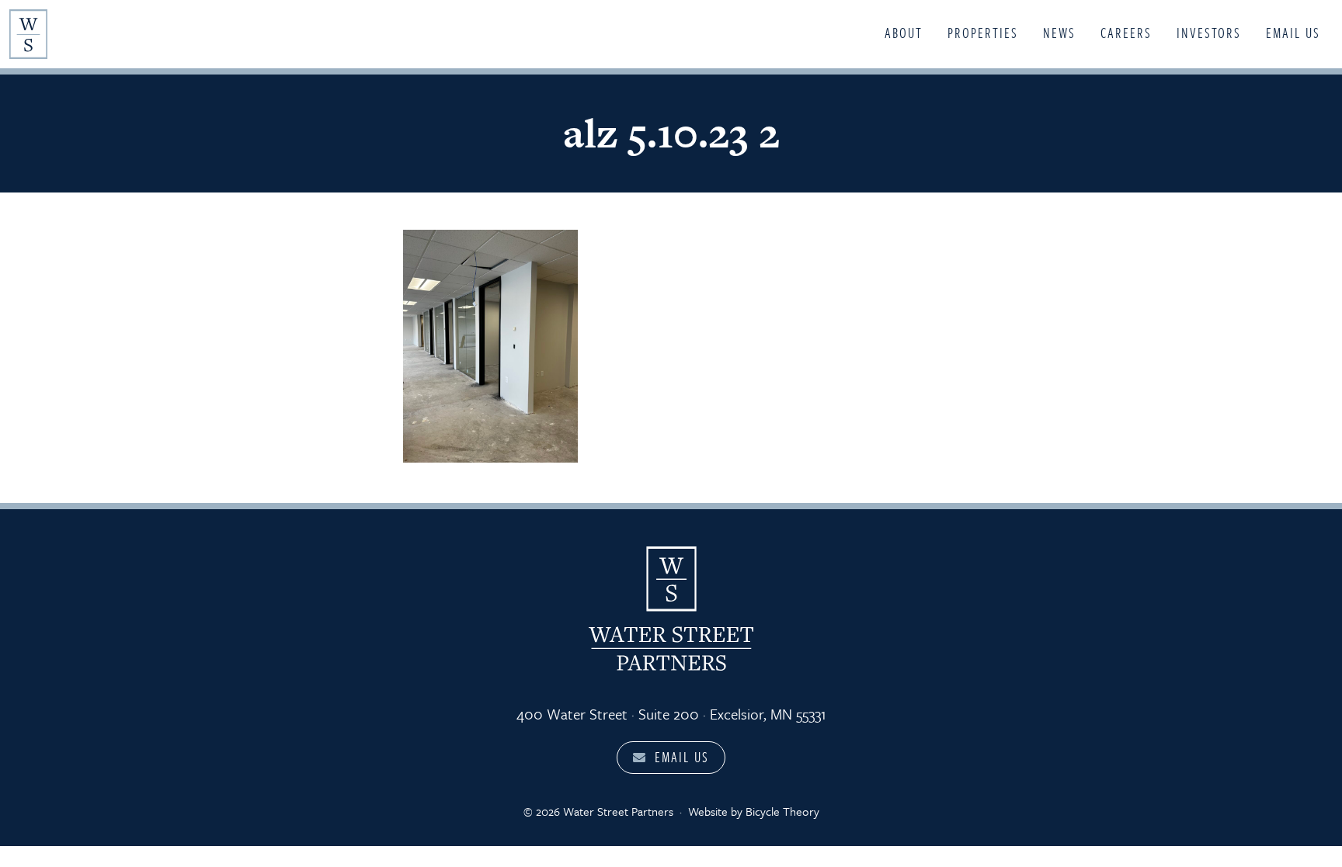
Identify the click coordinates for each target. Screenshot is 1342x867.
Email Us (1293, 33)
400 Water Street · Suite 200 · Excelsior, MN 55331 (671, 713)
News (1059, 33)
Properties (982, 33)
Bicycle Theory (782, 811)
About (904, 33)
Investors (1209, 33)
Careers (1126, 33)
